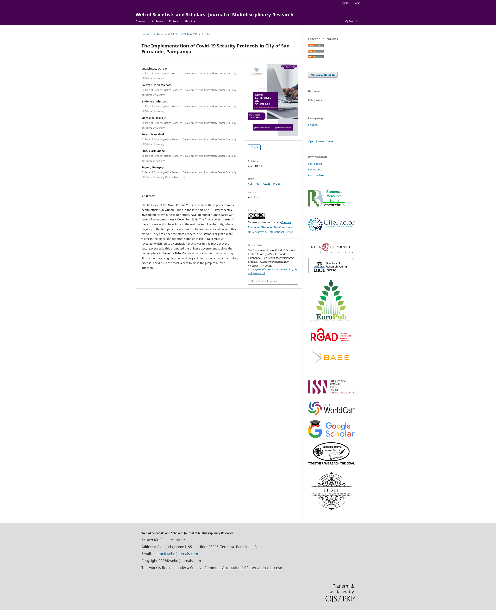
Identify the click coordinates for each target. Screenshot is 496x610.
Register (344, 3)
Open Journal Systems (322, 141)
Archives (157, 21)
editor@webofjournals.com (175, 553)
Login (357, 3)
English (313, 125)
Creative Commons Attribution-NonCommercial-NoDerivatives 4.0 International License (271, 227)
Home (145, 34)
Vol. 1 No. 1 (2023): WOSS (182, 34)
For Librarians (316, 175)
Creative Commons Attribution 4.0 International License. (236, 567)
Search (353, 21)
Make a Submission (323, 75)
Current (141, 21)
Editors (173, 21)
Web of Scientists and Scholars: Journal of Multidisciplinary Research (215, 14)
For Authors (315, 169)
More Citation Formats (264, 281)
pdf (255, 147)
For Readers (315, 163)
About (188, 21)
